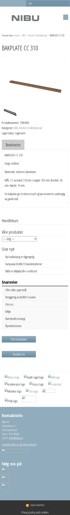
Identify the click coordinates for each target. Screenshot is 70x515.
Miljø (8, 311)
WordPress (38, 505)
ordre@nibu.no (16, 438)
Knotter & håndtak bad (38, 35)
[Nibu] (25, 18)
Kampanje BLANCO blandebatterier (23, 264)
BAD (24, 35)
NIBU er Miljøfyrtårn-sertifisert (21, 271)
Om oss (9, 304)
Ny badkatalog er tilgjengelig (19, 257)
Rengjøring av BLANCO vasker (20, 297)
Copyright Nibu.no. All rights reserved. (19, 445)
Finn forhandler (19, 339)
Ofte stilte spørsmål (15, 290)
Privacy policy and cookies (35, 512)
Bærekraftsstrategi (15, 318)
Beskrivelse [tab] (13, 144)
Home (17, 35)
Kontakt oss (19, 354)
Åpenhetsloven (13, 326)
